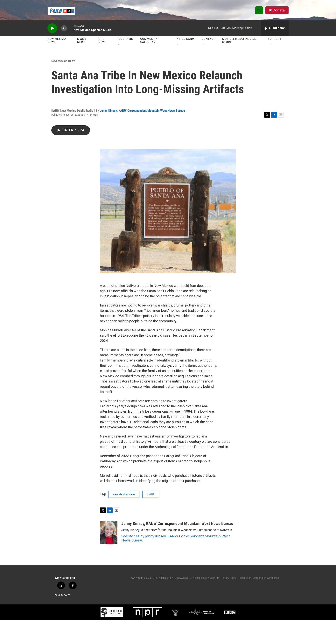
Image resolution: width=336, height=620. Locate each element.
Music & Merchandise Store (239, 40)
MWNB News (81, 40)
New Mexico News (56, 40)
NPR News (102, 40)
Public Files (245, 577)
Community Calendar (149, 40)
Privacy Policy (228, 577)
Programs (124, 38)
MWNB (150, 494)
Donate (279, 10)
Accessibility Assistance (266, 577)
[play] (52, 28)
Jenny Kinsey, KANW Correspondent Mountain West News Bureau (142, 111)
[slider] (70, 28)
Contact (208, 38)
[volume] (64, 28)
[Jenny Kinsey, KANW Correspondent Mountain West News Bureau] (108, 532)
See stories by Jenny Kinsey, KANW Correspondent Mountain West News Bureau (175, 538)
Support (274, 38)
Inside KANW (185, 38)
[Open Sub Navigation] (119, 45)
